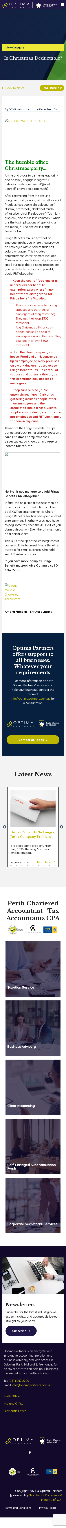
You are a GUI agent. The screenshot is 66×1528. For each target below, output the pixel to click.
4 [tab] (27, 865)
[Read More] (33, 808)
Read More (44, 862)
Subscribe (19, 1331)
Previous (4, 827)
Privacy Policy (47, 1508)
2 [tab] (16, 865)
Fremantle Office (15, 1411)
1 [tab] (11, 865)
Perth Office (12, 1396)
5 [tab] (33, 865)
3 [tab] (22, 865)
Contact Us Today (31, 740)
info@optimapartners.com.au (30, 698)
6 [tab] (38, 865)
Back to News (14, 88)
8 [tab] (49, 865)
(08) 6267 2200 (19, 1381)
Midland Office (13, 1403)
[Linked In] (36, 1452)
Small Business (52, 88)
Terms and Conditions (18, 1508)
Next (61, 827)
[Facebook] (30, 1452)
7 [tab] (44, 865)
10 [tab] (33, 870)
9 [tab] (55, 865)
